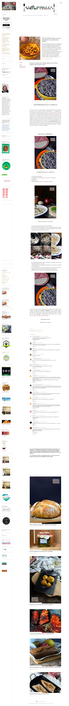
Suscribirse (6, 25)
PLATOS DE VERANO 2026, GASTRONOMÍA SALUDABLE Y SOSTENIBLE (5, 45)
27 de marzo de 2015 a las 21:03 (47, 384)
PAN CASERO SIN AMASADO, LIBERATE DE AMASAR (43, 525)
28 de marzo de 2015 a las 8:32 (42, 397)
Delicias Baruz (35, 410)
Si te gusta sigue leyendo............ (47, 59)
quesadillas (47, 315)
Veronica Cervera (35, 427)
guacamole (36, 315)
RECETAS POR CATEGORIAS (30, 15)
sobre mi (8, 114)
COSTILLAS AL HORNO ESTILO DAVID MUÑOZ (42, 633)
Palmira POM (35, 375)
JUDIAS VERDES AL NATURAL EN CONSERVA (41, 551)
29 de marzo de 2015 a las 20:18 (39, 415)
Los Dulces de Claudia (36, 370)
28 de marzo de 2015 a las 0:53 (42, 392)
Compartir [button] (43, 58)
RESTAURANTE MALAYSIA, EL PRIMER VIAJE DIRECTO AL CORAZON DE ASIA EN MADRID (6, 50)
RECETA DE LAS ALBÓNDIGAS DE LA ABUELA (41, 604)
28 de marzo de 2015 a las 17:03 (42, 410)
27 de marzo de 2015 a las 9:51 (44, 336)
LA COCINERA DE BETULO (37, 358)
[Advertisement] (40, 26)
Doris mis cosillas (35, 392)
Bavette (3, 274)
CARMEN (34, 342)
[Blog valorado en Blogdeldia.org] (4, 555)
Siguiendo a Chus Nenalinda (5, 283)
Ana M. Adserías (35, 397)
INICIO (24, 15)
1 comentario (35, 695)
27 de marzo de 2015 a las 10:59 (39, 348)
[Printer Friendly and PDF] (4, 175)
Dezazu (34, 354)
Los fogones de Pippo (36, 336)
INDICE (44, 15)
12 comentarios (35, 606)
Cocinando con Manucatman (4, 276)
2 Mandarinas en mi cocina (6, 272)
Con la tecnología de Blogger (41, 701)
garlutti (34, 348)
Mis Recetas (35, 403)
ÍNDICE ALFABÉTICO (39, 15)
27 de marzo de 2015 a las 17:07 (44, 370)
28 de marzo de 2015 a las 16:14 (41, 403)
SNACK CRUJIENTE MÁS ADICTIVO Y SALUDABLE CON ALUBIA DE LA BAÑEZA (51, 40)
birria (33, 315)
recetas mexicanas (22, 67)
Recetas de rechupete (5, 279)
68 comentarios (35, 526)
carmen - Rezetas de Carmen (37, 384)
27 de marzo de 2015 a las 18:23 (41, 375)
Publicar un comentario (49, 58)
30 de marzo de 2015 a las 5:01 (42, 427)
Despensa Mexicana (53, 112)
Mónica (34, 415)
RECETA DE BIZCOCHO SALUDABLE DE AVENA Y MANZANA (45, 667)
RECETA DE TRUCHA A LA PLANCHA (39, 694)
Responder (34, 346)
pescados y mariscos (22, 66)
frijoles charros (41, 315)
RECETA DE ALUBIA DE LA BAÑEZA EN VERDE (6, 53)
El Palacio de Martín (36, 364)
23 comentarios (35, 635)
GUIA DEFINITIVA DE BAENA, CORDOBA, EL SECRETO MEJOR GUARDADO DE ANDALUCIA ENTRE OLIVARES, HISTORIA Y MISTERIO (6, 40)
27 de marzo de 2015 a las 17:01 (43, 364)
